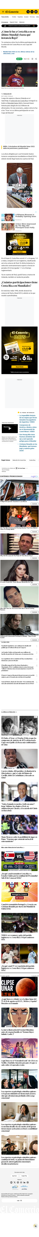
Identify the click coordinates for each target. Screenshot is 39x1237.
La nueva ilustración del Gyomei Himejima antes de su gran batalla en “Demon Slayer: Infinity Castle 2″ (17, 1032)
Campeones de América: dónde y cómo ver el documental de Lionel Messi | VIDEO (28, 428)
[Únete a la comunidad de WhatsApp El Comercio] (19, 59)
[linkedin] (24, 1182)
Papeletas (20, 17)
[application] (10, 428)
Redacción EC (8, 94)
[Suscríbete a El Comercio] (32, 11)
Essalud (26, 17)
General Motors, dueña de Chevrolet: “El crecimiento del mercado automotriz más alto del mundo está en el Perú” (17, 682)
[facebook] (11, 1182)
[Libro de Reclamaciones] (24, 1187)
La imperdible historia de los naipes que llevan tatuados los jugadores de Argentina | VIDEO (28, 419)
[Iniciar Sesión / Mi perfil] (36, 11)
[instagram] (18, 1182)
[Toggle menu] (3, 11)
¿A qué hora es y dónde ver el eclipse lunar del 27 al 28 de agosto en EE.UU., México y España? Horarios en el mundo (19, 1001)
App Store (14, 1176)
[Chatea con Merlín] (28, 11)
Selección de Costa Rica (19, 460)
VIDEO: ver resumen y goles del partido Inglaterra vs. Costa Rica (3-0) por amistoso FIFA (17, 937)
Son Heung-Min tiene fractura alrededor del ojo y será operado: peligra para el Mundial (27, 438)
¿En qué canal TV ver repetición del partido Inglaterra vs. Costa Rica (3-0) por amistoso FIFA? (17, 968)
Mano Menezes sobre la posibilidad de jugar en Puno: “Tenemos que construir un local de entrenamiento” (19, 839)
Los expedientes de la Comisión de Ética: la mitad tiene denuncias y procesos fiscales (17, 659)
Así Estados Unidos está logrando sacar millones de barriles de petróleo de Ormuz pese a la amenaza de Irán (17, 653)
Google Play (24, 1176)
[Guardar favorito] (32, 59)
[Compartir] (36, 59)
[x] (15, 1182)
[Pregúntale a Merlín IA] (36, 1226)
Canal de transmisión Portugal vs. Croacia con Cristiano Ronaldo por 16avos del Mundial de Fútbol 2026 (18, 906)
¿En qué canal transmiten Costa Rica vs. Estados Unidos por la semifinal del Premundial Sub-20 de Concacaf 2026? (19, 875)
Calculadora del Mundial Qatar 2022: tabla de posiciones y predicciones (19, 147)
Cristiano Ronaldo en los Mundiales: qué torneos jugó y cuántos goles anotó (28, 447)
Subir (18, 1200)
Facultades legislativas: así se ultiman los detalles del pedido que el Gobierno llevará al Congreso (16, 646)
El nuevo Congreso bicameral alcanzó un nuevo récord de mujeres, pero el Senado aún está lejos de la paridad (17, 676)
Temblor (14, 17)
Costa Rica (32, 460)
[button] (10, 428)
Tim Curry (32, 17)
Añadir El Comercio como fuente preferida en (19, 25)
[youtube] (21, 1182)
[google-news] (28, 1182)
